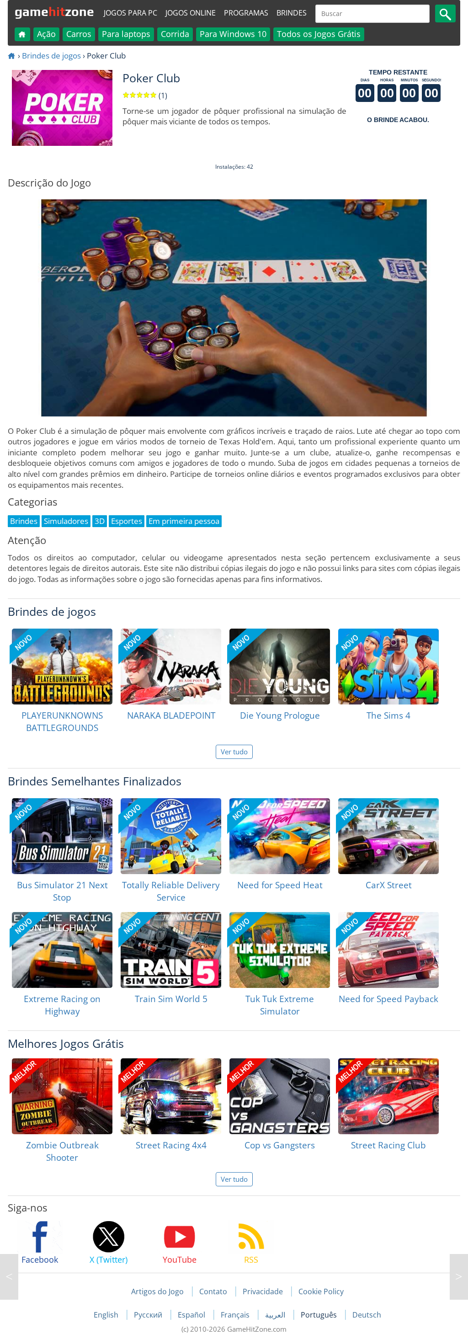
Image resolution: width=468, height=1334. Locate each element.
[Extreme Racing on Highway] (62, 950)
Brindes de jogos (51, 55)
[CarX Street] (388, 836)
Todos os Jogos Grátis (319, 33)
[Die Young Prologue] (279, 666)
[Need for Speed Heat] (279, 836)
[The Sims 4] (388, 666)
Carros (78, 33)
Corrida (175, 33)
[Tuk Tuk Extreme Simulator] (279, 950)
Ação (46, 33)
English (107, 1315)
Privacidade (263, 1291)
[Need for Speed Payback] (388, 950)
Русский (149, 1315)
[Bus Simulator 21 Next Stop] (62, 836)
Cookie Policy (321, 1291)
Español (192, 1315)
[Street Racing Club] (388, 1096)
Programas (246, 13)
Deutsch (366, 1315)
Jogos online (190, 13)
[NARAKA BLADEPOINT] (171, 666)
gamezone (54, 11)
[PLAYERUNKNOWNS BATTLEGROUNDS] (62, 666)
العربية (276, 1315)
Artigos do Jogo (157, 1291)
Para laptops (126, 33)
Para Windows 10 (233, 33)
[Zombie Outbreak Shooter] (62, 1096)
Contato (213, 1291)
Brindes (292, 13)
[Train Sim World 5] (171, 950)
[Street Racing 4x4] (171, 1096)
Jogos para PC (130, 13)
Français (236, 1315)
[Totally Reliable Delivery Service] (171, 836)
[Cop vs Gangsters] (279, 1096)
